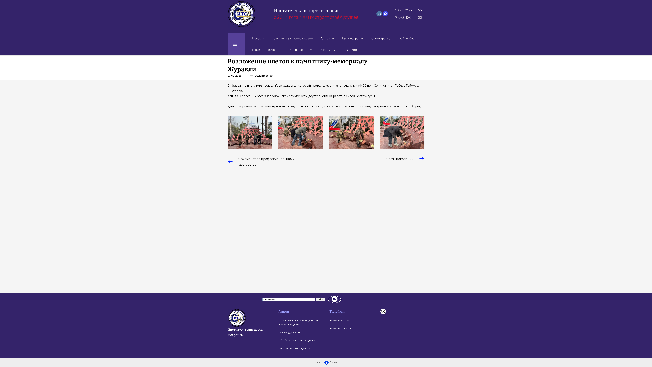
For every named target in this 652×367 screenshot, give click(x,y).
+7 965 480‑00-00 (407, 17)
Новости (258, 38)
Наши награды (352, 38)
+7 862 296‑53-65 (407, 10)
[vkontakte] (379, 13)
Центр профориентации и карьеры (309, 50)
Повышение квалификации (292, 38)
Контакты (327, 38)
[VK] (383, 311)
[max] (385, 13)
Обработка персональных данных (297, 340)
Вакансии (349, 50)
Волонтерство (380, 38)
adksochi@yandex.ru (289, 332)
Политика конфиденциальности (296, 348)
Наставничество (264, 50)
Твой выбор (406, 38)
